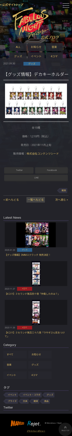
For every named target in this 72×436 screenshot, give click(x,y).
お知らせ (36, 47)
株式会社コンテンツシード (43, 153)
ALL (18, 47)
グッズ (18, 56)
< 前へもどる (11, 199)
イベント (36, 56)
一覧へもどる (36, 199)
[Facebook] (51, 170)
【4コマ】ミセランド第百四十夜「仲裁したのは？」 (32, 294)
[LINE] (36, 178)
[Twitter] (18, 170)
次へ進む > (61, 199)
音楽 (54, 47)
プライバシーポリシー (36, 431)
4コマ (54, 56)
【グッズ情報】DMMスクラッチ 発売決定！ (28, 255)
